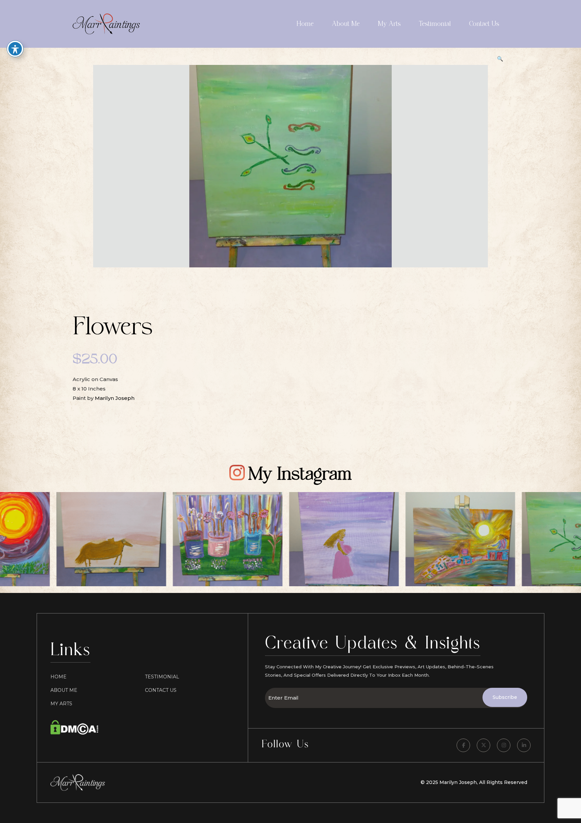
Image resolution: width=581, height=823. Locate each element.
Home (305, 24)
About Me (346, 24)
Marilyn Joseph (114, 398)
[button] (500, 58)
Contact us (161, 690)
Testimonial (435, 24)
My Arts (389, 24)
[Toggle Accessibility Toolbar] (15, 49)
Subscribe (505, 697)
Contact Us (484, 24)
